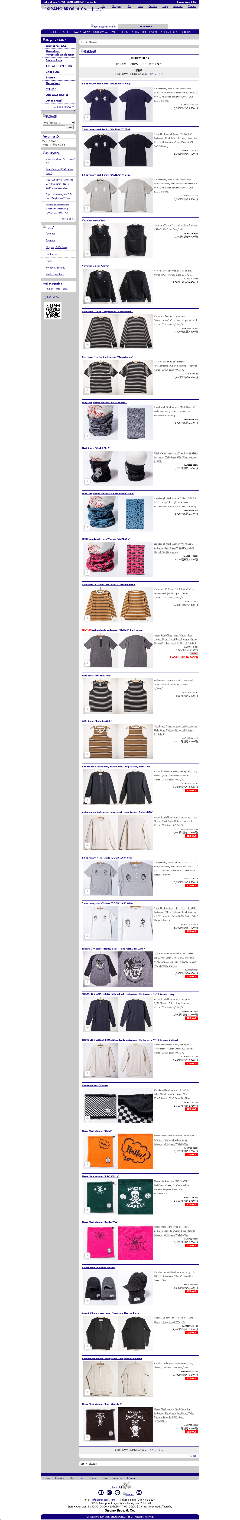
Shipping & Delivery (56, 247)
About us (178, 6)
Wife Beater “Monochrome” (96, 675)
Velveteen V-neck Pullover (95, 265)
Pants (115, 32)
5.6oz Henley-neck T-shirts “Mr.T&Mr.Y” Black (106, 129)
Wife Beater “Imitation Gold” (97, 721)
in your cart (146, 26)
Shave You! (53, 83)
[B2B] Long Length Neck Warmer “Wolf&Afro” (106, 539)
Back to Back (54, 60)
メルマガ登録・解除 (57, 289)
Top (104, 6)
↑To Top (193, 1455)
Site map (192, 6)
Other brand (54, 100)
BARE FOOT (53, 72)
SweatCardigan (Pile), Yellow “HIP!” (59, 171)
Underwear (150, 32)
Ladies (135, 32)
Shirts (67, 32)
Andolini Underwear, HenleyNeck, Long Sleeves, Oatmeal (112, 1358)
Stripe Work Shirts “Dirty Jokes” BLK (60, 160)
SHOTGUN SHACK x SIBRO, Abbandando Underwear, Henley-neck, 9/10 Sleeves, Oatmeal (130, 1039)
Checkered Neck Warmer (95, 1085)
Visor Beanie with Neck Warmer (98, 1267)
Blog (130, 6)
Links (140, 6)
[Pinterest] (139, 1492)
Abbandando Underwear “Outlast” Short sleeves (112, 629)
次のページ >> (156, 73)
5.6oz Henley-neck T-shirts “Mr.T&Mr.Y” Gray (106, 174)
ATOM (56, 297)
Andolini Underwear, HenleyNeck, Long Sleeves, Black (110, 1312)
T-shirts (55, 32)
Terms (49, 261)
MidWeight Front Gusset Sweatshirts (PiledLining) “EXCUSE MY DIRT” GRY (58, 208)
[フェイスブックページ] (101, 1492)
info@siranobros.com (103, 1499)
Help (165, 6)
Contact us (51, 254)
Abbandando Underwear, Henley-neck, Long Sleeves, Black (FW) (116, 766)
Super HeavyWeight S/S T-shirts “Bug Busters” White (59, 196)
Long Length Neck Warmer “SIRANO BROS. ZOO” (108, 493)
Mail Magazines (55, 274)
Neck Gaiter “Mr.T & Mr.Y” (96, 447)
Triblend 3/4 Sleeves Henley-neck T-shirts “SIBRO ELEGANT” (113, 948)
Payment (50, 240)
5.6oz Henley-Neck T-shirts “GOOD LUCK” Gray (107, 857)
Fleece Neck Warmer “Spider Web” (100, 1221)
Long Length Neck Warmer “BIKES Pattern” (104, 402)
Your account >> (110, 29)
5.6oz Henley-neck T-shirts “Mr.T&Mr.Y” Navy (106, 83)
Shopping (117, 6)
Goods (185, 32)
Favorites (50, 233)
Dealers (152, 6)
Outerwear (100, 32)
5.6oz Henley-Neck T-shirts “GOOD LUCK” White (107, 903)
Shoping (93, 42)
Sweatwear (82, 32)
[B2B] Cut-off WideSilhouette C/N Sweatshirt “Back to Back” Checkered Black (59, 183)
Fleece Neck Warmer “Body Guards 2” (102, 1404)
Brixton (50, 77)
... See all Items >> (64, 107)
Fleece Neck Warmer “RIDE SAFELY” (100, 1176)
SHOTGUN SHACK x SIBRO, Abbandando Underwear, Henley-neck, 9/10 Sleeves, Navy (128, 994)
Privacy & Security (55, 267)
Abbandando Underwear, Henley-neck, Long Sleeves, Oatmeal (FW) (117, 812)
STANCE (51, 89)
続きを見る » (68, 218)
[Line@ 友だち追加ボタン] (117, 1492)
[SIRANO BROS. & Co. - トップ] (74, 8)
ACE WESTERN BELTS (59, 66)
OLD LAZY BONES (57, 95)
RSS (49, 297)
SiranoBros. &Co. (56, 46)
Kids (125, 32)
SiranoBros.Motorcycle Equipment (60, 53)
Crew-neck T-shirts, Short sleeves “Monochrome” (107, 356)
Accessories (169, 32)
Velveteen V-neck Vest (93, 220)
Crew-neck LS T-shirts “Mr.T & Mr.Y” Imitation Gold (108, 584)
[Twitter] (128, 1494)
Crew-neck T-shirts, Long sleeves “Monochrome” (107, 311)
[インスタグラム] (109, 1492)
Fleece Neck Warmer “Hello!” (97, 1130)
